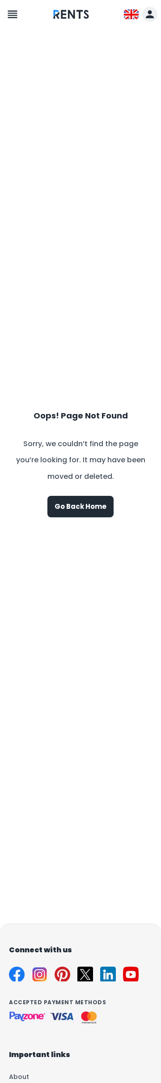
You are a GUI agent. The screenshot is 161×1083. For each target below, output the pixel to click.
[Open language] (131, 14)
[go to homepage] (71, 21)
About (19, 1076)
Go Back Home (80, 506)
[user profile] (149, 14)
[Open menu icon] (12, 14)
